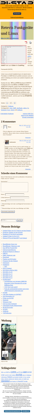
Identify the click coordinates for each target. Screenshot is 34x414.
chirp (10, 108)
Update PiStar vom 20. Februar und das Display (17, 230)
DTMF (3, 375)
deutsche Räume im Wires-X (11, 251)
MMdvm (2, 378)
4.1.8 (5, 372)
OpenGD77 (21, 381)
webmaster (15, 38)
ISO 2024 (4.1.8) (7, 276)
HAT (5, 266)
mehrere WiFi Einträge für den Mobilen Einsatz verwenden (27, 115)
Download (6, 257)
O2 (17, 381)
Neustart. (14, 381)
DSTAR (29, 372)
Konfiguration (7, 279)
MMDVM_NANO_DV (19, 378)
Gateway (29, 375)
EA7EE (19, 375)
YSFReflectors (7, 313)
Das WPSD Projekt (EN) (10, 248)
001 (2, 372)
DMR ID (5, 253)
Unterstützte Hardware (7, 113)
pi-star (25, 381)
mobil (24, 379)
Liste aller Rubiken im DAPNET (12, 294)
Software (10, 106)
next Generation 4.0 (8, 296)
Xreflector (5, 311)
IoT (23, 377)
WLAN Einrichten (8, 307)
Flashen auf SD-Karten (9, 259)
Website (3, 200)
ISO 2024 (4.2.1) (7, 277)
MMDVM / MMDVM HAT (9, 378)
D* (19, 372)
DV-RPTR (7, 375)
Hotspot (9, 377)
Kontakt (5, 292)
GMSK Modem (4, 377)
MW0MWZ (5, 381)
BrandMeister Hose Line (10, 244)
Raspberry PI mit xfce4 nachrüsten (13, 234)
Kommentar (4, 181)
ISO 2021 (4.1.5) (7, 272)
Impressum (6, 262)
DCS (21, 372)
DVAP (10, 375)
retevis (13, 110)
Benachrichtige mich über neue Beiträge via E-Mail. (15, 208)
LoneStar (28, 377)
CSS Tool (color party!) (11, 287)
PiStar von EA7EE (8, 298)
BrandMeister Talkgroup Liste (11, 246)
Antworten (28, 137)
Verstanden (17, 13)
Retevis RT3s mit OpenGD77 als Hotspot (15, 238)
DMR (14, 108)
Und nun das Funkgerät (10, 304)
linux (8, 110)
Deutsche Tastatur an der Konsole (13, 232)
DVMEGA (14, 375)
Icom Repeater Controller (17, 377)
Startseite (5, 300)
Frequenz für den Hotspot (10, 261)
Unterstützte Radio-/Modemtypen (12, 305)
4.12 (7, 372)
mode (28, 378)
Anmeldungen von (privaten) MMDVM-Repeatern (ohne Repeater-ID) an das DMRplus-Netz (15, 283)
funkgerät (4, 110)
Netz (11, 381)
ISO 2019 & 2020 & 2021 (10, 270)
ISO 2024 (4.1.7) (7, 274)
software (19, 110)
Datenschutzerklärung (9, 250)
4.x (9, 372)
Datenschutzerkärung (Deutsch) (12, 411)
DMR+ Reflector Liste (9, 255)
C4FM (13, 372)
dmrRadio (20, 108)
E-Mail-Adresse (5, 197)
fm (28, 108)
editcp (29, 56)
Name (3, 194)
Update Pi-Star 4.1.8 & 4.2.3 (11, 236)
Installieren (6, 264)
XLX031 (5, 309)
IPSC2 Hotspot (7, 268)
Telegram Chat (7, 302)
